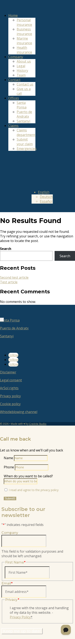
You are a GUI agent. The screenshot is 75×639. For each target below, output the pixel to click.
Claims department (26, 132)
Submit (9, 498)
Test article (9, 282)
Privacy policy (10, 396)
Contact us (25, 84)
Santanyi (23, 121)
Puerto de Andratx (24, 114)
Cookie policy (10, 404)
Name (8, 458)
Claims (13, 125)
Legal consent (11, 380)
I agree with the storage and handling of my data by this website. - (39, 612)
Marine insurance (24, 40)
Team (21, 75)
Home (13, 15)
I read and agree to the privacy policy (34, 490)
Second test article (14, 277)
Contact (14, 79)
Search (5, 248)
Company (15, 56)
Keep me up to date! (22, 631)
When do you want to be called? (28, 476)
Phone (9, 467)
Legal (21, 66)
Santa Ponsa (21, 105)
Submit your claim (25, 141)
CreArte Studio (37, 424)
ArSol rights (9, 388)
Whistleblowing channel (18, 412)
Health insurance (24, 49)
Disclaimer (8, 372)
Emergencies (27, 148)
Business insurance (24, 31)
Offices (13, 98)
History (22, 70)
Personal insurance (24, 22)
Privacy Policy (20, 617)
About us (24, 61)
